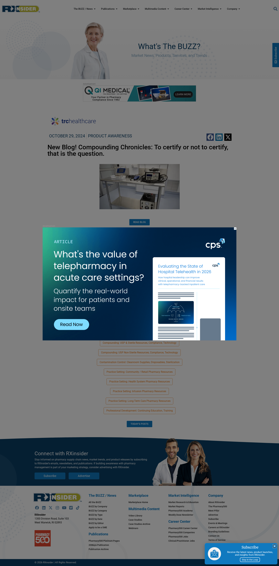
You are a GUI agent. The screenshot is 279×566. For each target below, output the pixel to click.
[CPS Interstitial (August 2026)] (139, 339)
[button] (274, 546)
